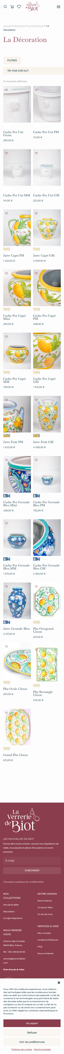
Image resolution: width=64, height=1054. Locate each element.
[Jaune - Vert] (6, 249)
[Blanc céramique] (6, 125)
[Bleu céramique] (6, 495)
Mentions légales (42, 1049)
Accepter (32, 1023)
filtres (12, 60)
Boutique (19, 26)
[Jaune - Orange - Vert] (6, 435)
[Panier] (12, 7)
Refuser (32, 1032)
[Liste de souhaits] (19, 7)
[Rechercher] (5, 7)
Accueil (7, 26)
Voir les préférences (32, 1041)
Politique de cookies (21, 1049)
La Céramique (36, 26)
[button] (59, 982)
